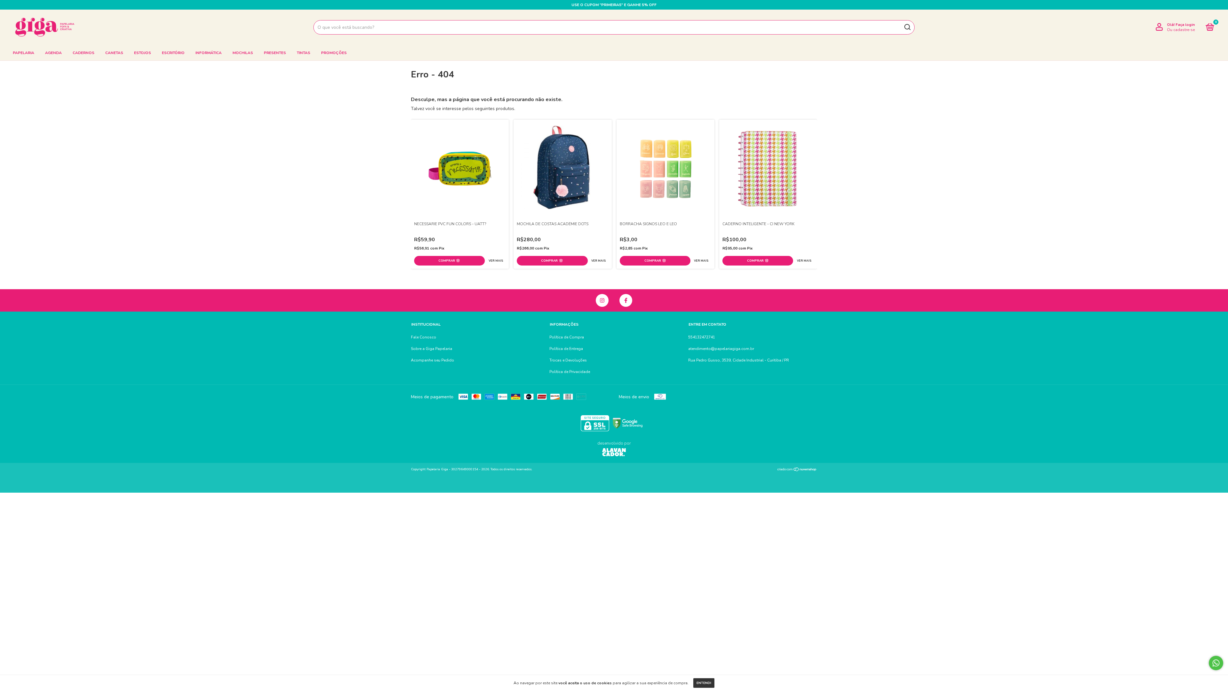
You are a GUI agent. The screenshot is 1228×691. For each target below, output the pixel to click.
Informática (208, 52)
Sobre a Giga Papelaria (431, 348)
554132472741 (701, 337)
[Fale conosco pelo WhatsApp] (1216, 663)
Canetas (114, 52)
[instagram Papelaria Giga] (602, 300)
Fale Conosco (423, 337)
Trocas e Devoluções (568, 360)
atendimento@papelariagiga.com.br (721, 348)
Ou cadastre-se (1181, 29)
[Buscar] (907, 27)
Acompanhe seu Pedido (432, 360)
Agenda (53, 52)
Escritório (173, 52)
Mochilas (242, 52)
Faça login (1185, 24)
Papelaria (23, 52)
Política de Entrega (566, 348)
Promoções (334, 52)
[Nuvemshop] (797, 470)
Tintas (303, 52)
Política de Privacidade (569, 371)
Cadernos (83, 52)
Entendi (704, 683)
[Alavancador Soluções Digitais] (614, 453)
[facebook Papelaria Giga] (625, 300)
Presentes (275, 52)
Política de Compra (566, 337)
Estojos (142, 52)
